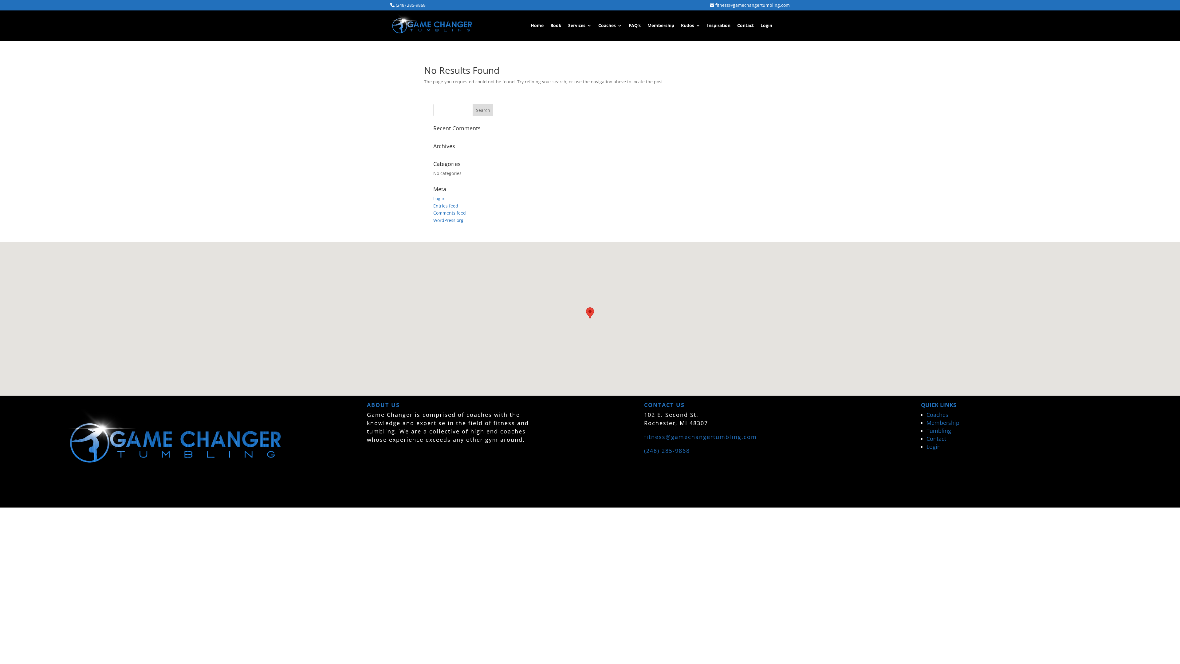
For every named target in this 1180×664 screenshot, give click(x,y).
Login (766, 25)
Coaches (607, 25)
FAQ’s (635, 25)
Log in (439, 198)
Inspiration (718, 25)
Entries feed (445, 206)
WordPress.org (448, 220)
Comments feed (449, 213)
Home (537, 25)
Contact (745, 25)
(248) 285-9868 (410, 5)
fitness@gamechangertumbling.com (752, 5)
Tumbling (938, 430)
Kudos (687, 25)
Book (555, 25)
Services (576, 25)
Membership (660, 25)
